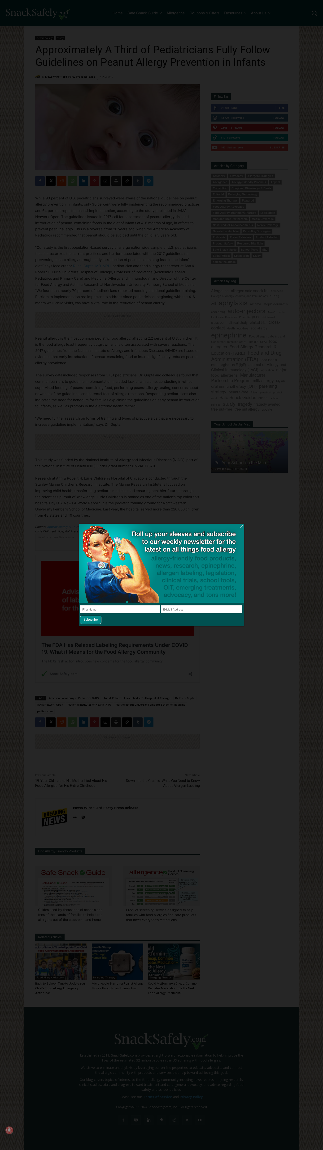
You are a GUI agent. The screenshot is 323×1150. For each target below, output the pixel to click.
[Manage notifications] (9, 1130)
